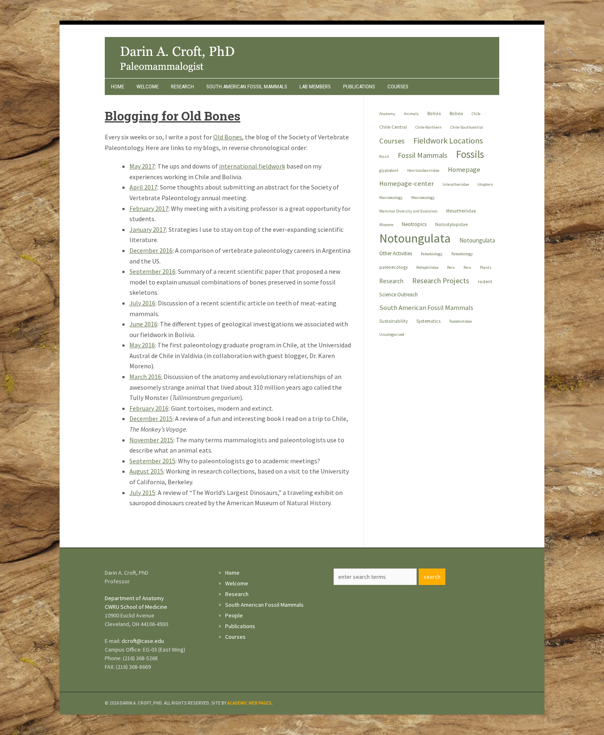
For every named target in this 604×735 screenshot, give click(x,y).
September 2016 (152, 271)
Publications (359, 86)
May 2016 (142, 345)
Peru (451, 267)
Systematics (428, 321)
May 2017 (142, 166)
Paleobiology (432, 254)
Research (182, 86)
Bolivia (434, 113)
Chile (476, 113)
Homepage (464, 169)
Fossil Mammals (422, 155)
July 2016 (142, 303)
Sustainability (393, 321)
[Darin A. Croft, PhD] (302, 76)
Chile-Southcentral (466, 127)
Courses (397, 86)
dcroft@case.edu (143, 641)
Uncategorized (391, 334)
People (234, 615)
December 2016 (151, 250)
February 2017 (148, 208)
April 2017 (143, 187)
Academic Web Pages (249, 703)
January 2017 (147, 229)
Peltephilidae (427, 267)
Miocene (386, 224)
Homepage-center (406, 183)
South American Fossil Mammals (246, 86)
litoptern (485, 184)
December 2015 (151, 418)
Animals (411, 113)
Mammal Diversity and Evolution (408, 211)
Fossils (470, 154)
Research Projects (440, 280)
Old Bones (227, 137)
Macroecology (391, 197)
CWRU (112, 606)
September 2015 (152, 461)
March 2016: (145, 376)
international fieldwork (252, 166)
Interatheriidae (456, 184)
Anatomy (387, 113)
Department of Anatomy (134, 598)
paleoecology (393, 267)
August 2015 (146, 471)
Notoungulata (415, 238)
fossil (384, 156)
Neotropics (414, 224)
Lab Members (315, 86)
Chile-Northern (428, 127)
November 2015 (151, 440)
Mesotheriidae (461, 211)
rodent (485, 281)
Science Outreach (398, 294)
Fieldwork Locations (448, 140)
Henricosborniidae (423, 170)
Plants (485, 267)
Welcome (147, 86)
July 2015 (142, 492)
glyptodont (389, 170)
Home (117, 86)
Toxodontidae (460, 321)
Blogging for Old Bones (172, 116)
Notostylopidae (451, 224)
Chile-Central (393, 127)
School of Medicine (143, 606)
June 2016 (143, 324)
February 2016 (148, 408)
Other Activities (395, 253)
